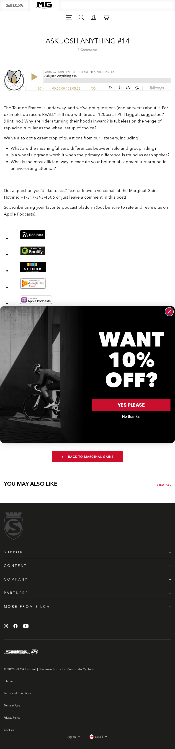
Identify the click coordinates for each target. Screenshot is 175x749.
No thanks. (131, 416)
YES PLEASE (131, 404)
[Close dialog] (169, 311)
